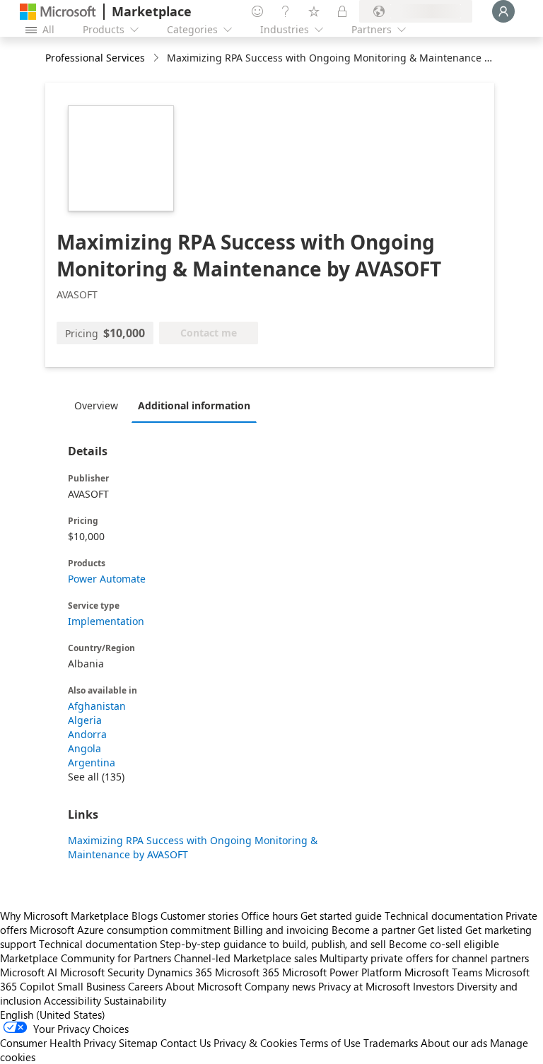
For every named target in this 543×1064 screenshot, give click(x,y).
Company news (280, 986)
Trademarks (390, 1043)
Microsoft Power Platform (342, 972)
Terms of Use (330, 1043)
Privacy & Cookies (255, 1043)
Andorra (87, 734)
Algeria (85, 720)
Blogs (145, 915)
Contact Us (185, 1043)
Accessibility (72, 1000)
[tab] (100, 405)
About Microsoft (203, 986)
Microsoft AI (28, 972)
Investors (433, 986)
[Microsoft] (58, 12)
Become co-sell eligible (444, 944)
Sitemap (138, 1043)
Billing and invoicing (281, 930)
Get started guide (341, 915)
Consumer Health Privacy (58, 1043)
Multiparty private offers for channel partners (424, 958)
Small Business (91, 986)
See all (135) (96, 776)
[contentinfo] (157, 58)
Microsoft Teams (443, 972)
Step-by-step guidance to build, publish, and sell (273, 944)
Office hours (269, 915)
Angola (84, 748)
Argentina (91, 762)
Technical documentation (444, 915)
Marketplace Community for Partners (85, 958)
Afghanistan (97, 706)
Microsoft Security (102, 972)
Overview (96, 405)
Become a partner (373, 930)
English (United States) (52, 1014)
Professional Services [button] (95, 57)
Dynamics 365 (179, 972)
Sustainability (135, 1000)
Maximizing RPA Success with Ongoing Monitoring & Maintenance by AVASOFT (192, 847)
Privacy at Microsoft (364, 986)
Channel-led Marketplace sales (245, 958)
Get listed (440, 930)
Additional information (194, 405)
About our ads (454, 1043)
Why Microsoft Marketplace (64, 915)
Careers (145, 986)
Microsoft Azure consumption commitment (131, 930)
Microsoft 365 (247, 972)
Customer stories (199, 915)
